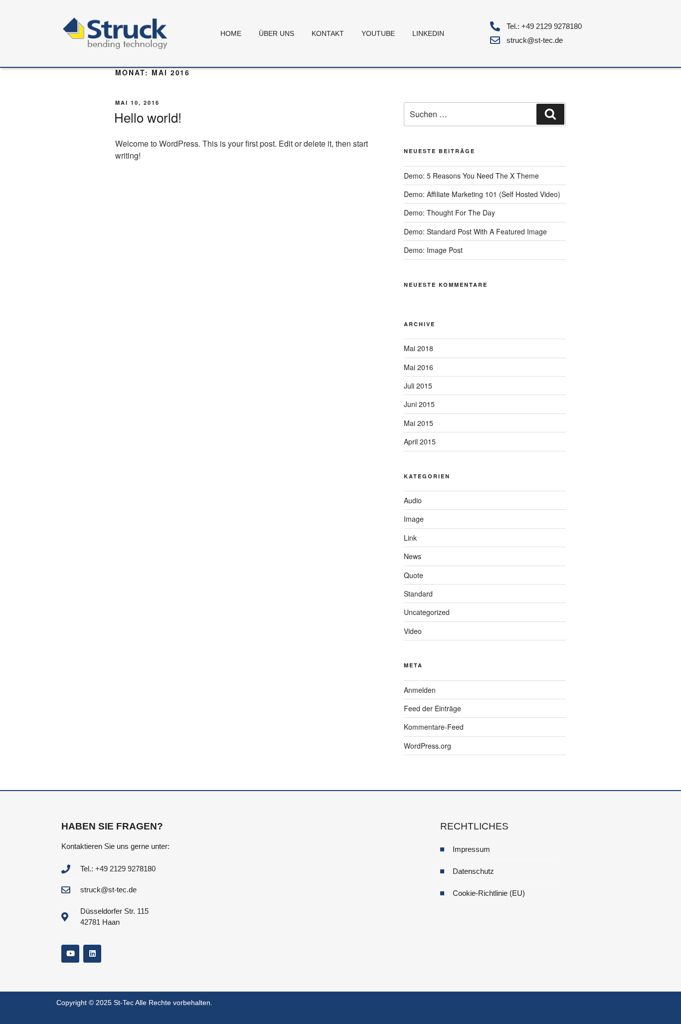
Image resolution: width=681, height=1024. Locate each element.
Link (410, 538)
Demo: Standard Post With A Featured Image (475, 231)
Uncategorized (427, 612)
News (412, 556)
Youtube (378, 33)
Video (413, 631)
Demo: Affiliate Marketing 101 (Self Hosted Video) (482, 194)
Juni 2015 (419, 404)
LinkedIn (428, 33)
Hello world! (147, 117)
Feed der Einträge (432, 708)
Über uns (276, 33)
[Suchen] (550, 114)
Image (414, 519)
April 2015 (420, 441)
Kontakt (328, 33)
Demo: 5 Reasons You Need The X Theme (471, 176)
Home (230, 33)
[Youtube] (70, 954)
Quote (413, 575)
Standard (418, 594)
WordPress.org (427, 746)
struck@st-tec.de (535, 40)
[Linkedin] (92, 954)
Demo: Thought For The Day (449, 212)
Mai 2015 (418, 423)
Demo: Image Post (433, 250)
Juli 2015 (418, 386)
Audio (413, 500)
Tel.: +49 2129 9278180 (544, 26)
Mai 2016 (418, 367)
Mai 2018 (418, 348)
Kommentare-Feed (434, 727)
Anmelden (420, 690)
